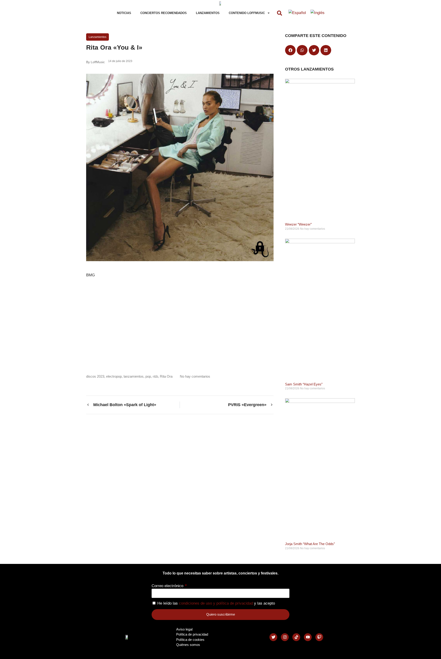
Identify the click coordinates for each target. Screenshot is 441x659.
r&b (155, 376)
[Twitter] (273, 637)
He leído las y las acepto (216, 603)
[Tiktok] (296, 637)
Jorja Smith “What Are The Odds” (310, 544)
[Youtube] (308, 637)
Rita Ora (166, 376)
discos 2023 (95, 376)
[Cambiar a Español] (297, 13)
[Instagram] (285, 637)
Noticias (124, 13)
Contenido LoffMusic (247, 13)
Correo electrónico (168, 586)
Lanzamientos (208, 13)
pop (148, 376)
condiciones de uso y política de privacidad (216, 603)
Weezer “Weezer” (298, 224)
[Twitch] (319, 637)
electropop (114, 376)
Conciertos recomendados (163, 13)
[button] (279, 13)
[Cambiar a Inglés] (317, 13)
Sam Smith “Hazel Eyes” (303, 384)
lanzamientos (134, 376)
